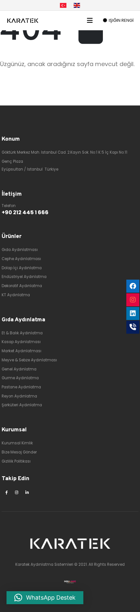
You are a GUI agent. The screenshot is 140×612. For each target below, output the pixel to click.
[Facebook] (6, 492)
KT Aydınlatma (16, 295)
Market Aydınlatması (21, 351)
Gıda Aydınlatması (20, 249)
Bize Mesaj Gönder (19, 452)
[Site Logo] (23, 20)
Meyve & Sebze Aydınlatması (29, 360)
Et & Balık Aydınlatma (22, 333)
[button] (92, 20)
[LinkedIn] (27, 492)
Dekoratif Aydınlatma (22, 285)
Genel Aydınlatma (19, 369)
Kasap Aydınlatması (21, 341)
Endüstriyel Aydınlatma (24, 276)
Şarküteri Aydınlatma (22, 405)
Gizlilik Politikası (16, 461)
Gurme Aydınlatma (20, 378)
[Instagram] (16, 492)
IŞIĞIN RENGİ (120, 20)
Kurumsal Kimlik (17, 443)
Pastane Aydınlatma (21, 387)
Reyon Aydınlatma (19, 396)
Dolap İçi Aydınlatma (22, 268)
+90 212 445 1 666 (25, 212)
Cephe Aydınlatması (21, 258)
